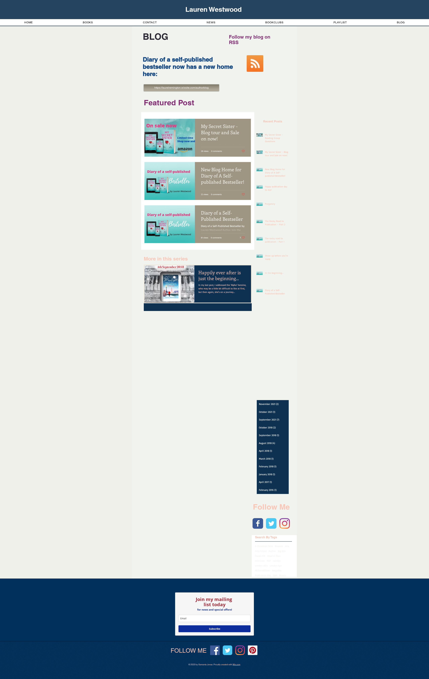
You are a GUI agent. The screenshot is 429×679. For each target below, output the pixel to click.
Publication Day (263, 575)
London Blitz (261, 565)
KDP (269, 560)
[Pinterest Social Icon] (252, 650)
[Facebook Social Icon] (215, 650)
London (277, 560)
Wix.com (236, 664)
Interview (260, 560)
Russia (282, 575)
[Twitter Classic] (271, 523)
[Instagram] (284, 523)
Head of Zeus (274, 555)
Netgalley (276, 570)
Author (272, 551)
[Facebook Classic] (258, 523)
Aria (287, 546)
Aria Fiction (261, 551)
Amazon (279, 546)
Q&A (275, 575)
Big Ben (282, 551)
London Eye (276, 565)
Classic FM (260, 555)
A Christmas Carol (264, 546)
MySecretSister (262, 570)
